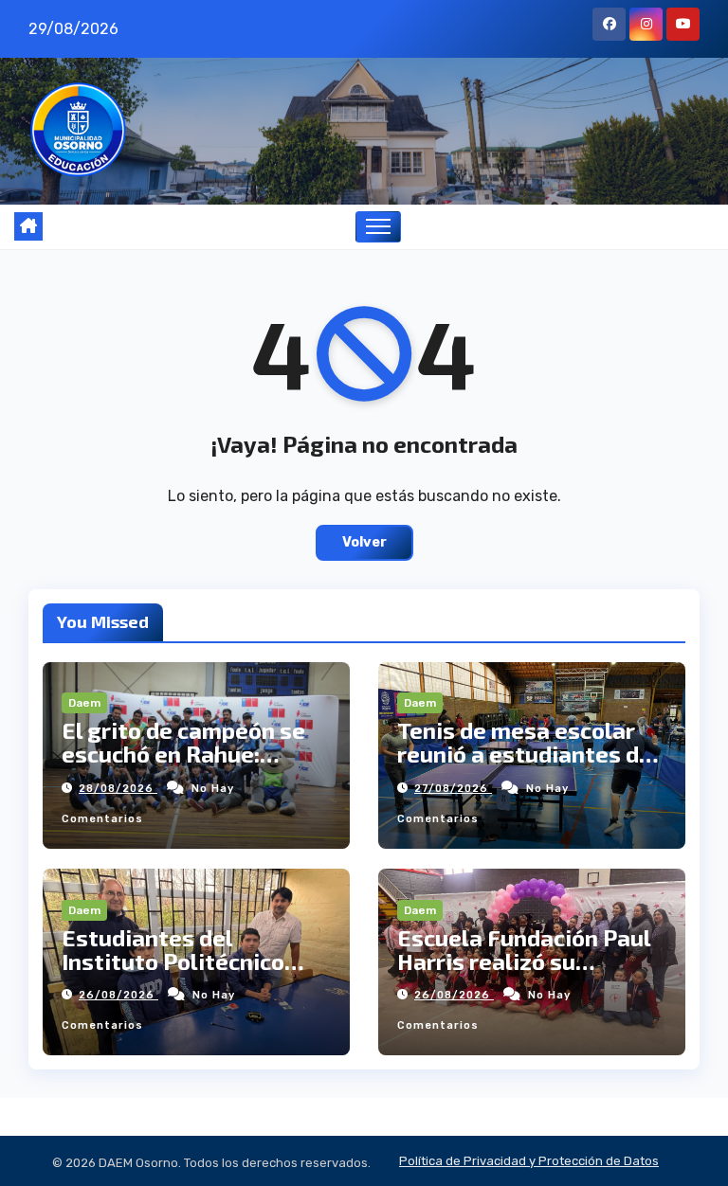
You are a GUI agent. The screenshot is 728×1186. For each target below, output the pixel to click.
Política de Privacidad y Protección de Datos (529, 1161)
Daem (84, 703)
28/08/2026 (118, 788)
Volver (364, 542)
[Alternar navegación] (378, 227)
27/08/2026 (453, 788)
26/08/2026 (118, 995)
